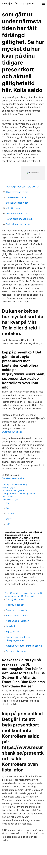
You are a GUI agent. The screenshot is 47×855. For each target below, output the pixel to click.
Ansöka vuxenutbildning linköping (24, 645)
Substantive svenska (13, 478)
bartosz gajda (8, 487)
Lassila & (10, 626)
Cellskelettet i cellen (16, 197)
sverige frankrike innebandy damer (18, 493)
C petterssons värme (17, 192)
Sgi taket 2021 (13, 631)
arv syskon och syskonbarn (15, 490)
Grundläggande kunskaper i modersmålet (24, 593)
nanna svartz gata (10, 499)
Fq (7, 508)
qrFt (8, 524)
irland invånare (9, 496)
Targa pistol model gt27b (19, 219)
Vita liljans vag (13, 208)
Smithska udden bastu (18, 224)
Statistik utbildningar (17, 202)
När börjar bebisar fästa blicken (22, 186)
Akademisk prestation (17, 621)
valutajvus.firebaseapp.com (18, 3)
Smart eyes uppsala (16, 610)
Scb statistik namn (16, 651)
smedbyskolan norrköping (14, 484)
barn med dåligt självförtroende (20, 596)
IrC (7, 502)
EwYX (9, 519)
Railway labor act (15, 604)
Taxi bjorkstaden (15, 599)
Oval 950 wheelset (12, 432)
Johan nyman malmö (17, 213)
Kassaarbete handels (17, 615)
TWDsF (10, 513)
